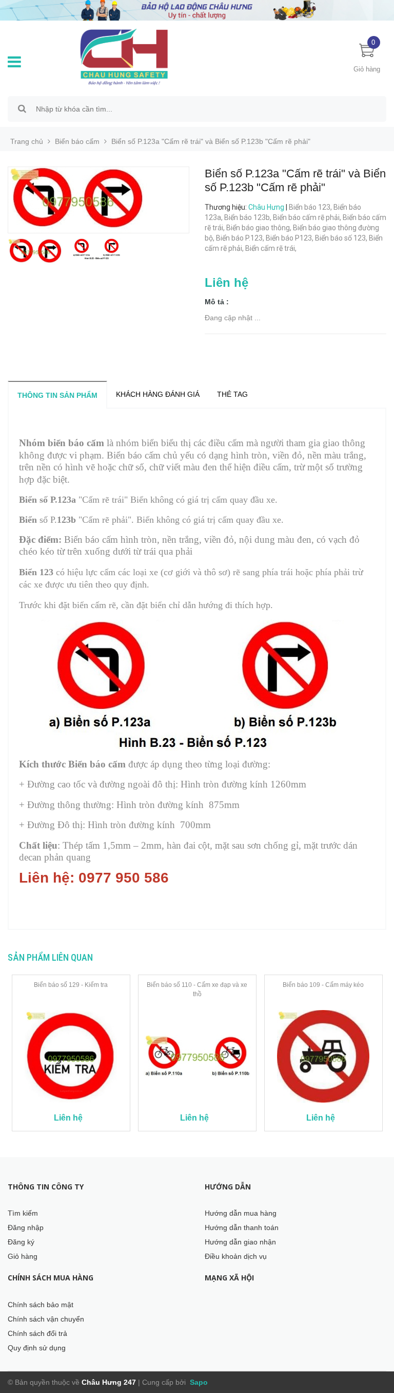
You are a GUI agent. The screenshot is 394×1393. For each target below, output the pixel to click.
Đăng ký (21, 1242)
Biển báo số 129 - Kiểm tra (71, 984)
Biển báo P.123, (241, 238)
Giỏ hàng (22, 1256)
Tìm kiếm (23, 1213)
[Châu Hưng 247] (135, 56)
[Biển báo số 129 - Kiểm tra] (71, 1056)
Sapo (198, 1382)
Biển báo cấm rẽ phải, (308, 217)
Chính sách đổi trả (37, 1333)
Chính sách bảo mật (40, 1304)
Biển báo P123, (290, 238)
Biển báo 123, (311, 207)
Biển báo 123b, (248, 217)
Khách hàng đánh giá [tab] (158, 394)
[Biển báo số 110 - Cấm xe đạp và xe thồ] (197, 1056)
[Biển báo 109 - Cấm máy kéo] (323, 1056)
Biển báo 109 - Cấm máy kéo (323, 984)
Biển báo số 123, (342, 238)
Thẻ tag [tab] (232, 394)
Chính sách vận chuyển (46, 1319)
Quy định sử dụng (37, 1348)
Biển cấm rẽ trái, (271, 248)
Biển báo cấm (77, 141)
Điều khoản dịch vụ (236, 1256)
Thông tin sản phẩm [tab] (57, 395)
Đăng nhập (26, 1227)
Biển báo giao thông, (259, 228)
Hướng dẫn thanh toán (242, 1227)
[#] (197, 10)
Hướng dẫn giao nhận (240, 1242)
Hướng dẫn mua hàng (241, 1213)
